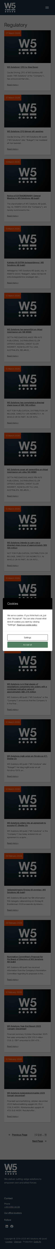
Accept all (27, 644)
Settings (27, 637)
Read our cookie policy (27, 625)
